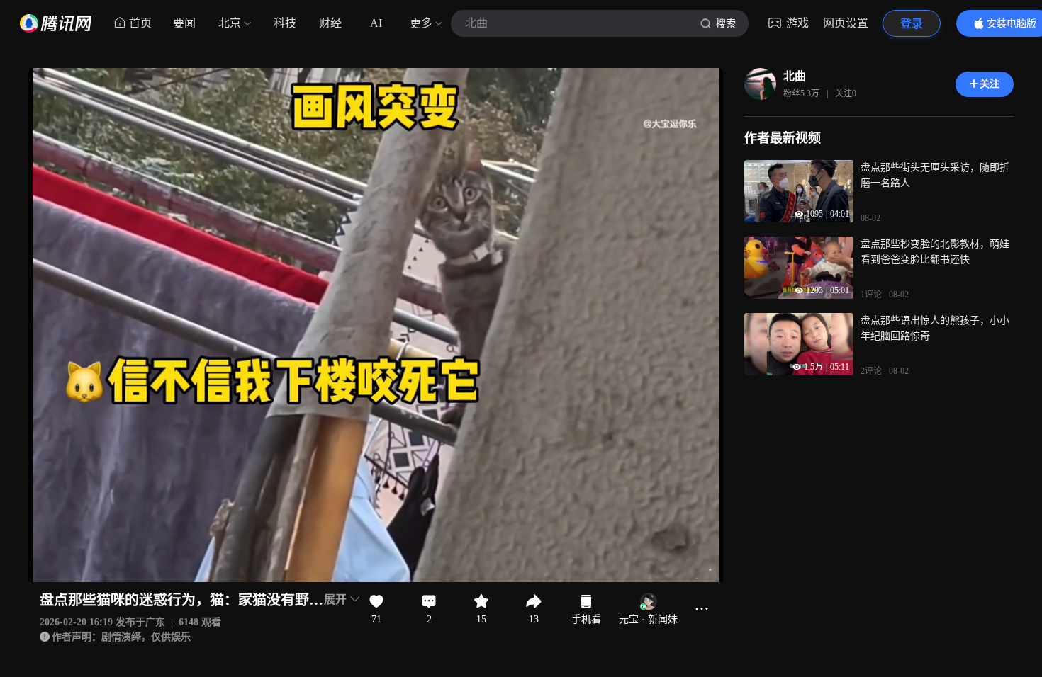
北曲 (794, 76)
